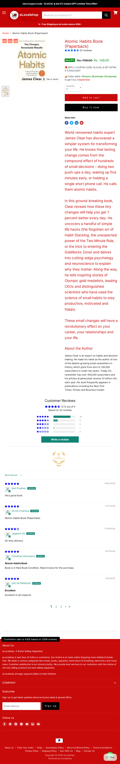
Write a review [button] (60, 439)
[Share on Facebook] (66, 123)
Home (5, 33)
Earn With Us (66, 751)
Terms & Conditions (102, 747)
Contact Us (89, 751)
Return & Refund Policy (78, 747)
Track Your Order (25, 747)
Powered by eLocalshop (60, 758)
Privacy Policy (31, 751)
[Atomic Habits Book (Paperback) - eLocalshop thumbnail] (5, 91)
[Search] (106, 15)
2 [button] (56, 606)
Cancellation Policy (55, 747)
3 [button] (61, 606)
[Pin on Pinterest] (81, 123)
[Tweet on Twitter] (71, 123)
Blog (78, 751)
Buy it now (91, 107)
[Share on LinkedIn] (76, 123)
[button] (72, 50)
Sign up (51, 705)
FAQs (39, 747)
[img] (12, 483)
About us (9, 747)
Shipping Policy (49, 751)
